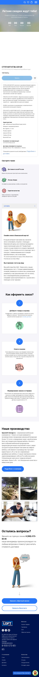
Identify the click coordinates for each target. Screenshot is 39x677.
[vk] (3, 630)
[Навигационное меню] (36, 2)
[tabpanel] (19, 246)
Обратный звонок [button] (25, 632)
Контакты (4, 665)
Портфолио (24, 627)
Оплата (3, 660)
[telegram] (6, 630)
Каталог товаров (25, 624)
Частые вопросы (25, 657)
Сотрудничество (25, 662)
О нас (3, 657)
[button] (25, 2)
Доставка (4, 662)
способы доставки (26, 316)
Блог (22, 629)
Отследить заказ (25, 665)
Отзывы (23, 660)
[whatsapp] (9, 630)
